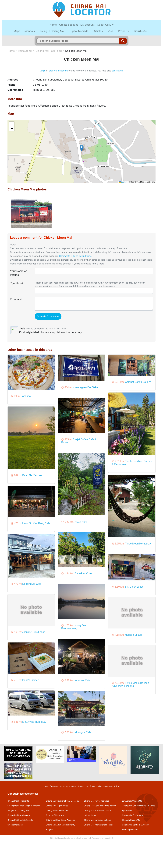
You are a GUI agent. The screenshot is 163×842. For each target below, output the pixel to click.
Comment (16, 299)
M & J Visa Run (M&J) (34, 721)
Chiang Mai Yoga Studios (57, 805)
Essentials (29, 31)
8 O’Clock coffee (134, 586)
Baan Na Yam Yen (32, 475)
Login (43, 70)
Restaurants (25, 50)
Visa (111, 31)
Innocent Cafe (82, 680)
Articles (98, 31)
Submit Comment (48, 316)
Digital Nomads (79, 31)
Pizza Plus (81, 521)
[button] (82, 148)
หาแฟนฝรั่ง (140, 31)
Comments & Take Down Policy (75, 256)
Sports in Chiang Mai (55, 815)
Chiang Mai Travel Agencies (96, 801)
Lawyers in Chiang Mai (132, 801)
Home (53, 24)
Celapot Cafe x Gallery (138, 382)
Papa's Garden (30, 680)
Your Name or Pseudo (18, 272)
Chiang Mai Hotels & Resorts (20, 820)
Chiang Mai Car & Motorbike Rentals (100, 805)
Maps (17, 31)
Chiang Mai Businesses (132, 815)
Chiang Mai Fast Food (48, 50)
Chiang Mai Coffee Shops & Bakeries (23, 805)
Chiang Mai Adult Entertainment (60, 825)
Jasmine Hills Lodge (33, 632)
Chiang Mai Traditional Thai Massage (62, 801)
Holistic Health (90, 815)
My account (87, 24)
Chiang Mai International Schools (98, 825)
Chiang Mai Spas (15, 825)
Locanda (26, 396)
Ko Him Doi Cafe (31, 583)
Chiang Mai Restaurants (18, 801)
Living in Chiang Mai (52, 31)
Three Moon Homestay (138, 543)
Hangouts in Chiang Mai (18, 810)
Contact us (83, 786)
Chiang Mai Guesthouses (18, 815)
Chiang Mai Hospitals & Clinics (97, 810)
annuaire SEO (107, 838)
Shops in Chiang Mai (131, 820)
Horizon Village (133, 634)
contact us (117, 70)
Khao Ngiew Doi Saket (86, 387)
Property (124, 31)
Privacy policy (96, 786)
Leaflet (124, 181)
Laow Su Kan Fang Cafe (36, 523)
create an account (58, 70)
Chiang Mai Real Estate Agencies (60, 820)
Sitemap (108, 786)
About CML (104, 24)
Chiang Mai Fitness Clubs (57, 810)
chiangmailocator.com (65, 838)
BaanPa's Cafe (83, 573)
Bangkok (50, 829)
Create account (68, 24)
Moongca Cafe (83, 732)
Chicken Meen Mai (76, 50)
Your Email (16, 283)
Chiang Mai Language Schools (97, 820)
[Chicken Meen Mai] (31, 212)
